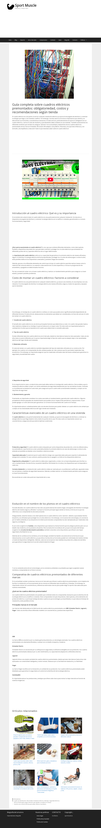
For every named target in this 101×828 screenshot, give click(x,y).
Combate (52, 40)
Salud (59, 40)
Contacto (74, 40)
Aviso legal (40, 816)
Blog (16, 40)
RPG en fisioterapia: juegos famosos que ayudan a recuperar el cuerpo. (32, 802)
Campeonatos (43, 40)
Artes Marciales (32, 40)
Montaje (46, 801)
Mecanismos (17, 799)
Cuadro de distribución (20, 801)
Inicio (10, 40)
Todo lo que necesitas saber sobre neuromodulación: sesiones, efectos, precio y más (23, 762)
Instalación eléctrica (38, 801)
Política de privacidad (43, 819)
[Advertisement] (50, 25)
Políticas (82, 40)
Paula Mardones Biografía (14, 815)
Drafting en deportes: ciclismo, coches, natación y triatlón (71, 761)
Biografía (66, 40)
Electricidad (30, 801)
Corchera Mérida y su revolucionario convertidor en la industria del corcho (23, 788)
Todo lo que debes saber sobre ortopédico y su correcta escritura (46, 735)
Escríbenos (55, 815)
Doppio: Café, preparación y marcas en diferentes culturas (71, 735)
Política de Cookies (42, 822)
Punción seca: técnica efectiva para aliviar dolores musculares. (30, 804)
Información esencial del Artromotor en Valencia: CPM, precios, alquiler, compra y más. (71, 788)
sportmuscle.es (69, 815)
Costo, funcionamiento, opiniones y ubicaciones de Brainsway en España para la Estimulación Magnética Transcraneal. (47, 789)
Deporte (22, 40)
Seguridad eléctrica (54, 801)
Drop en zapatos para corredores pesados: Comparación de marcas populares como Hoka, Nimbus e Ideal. (23, 736)
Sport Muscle (25, 5)
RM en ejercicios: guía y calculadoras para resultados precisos (47, 761)
